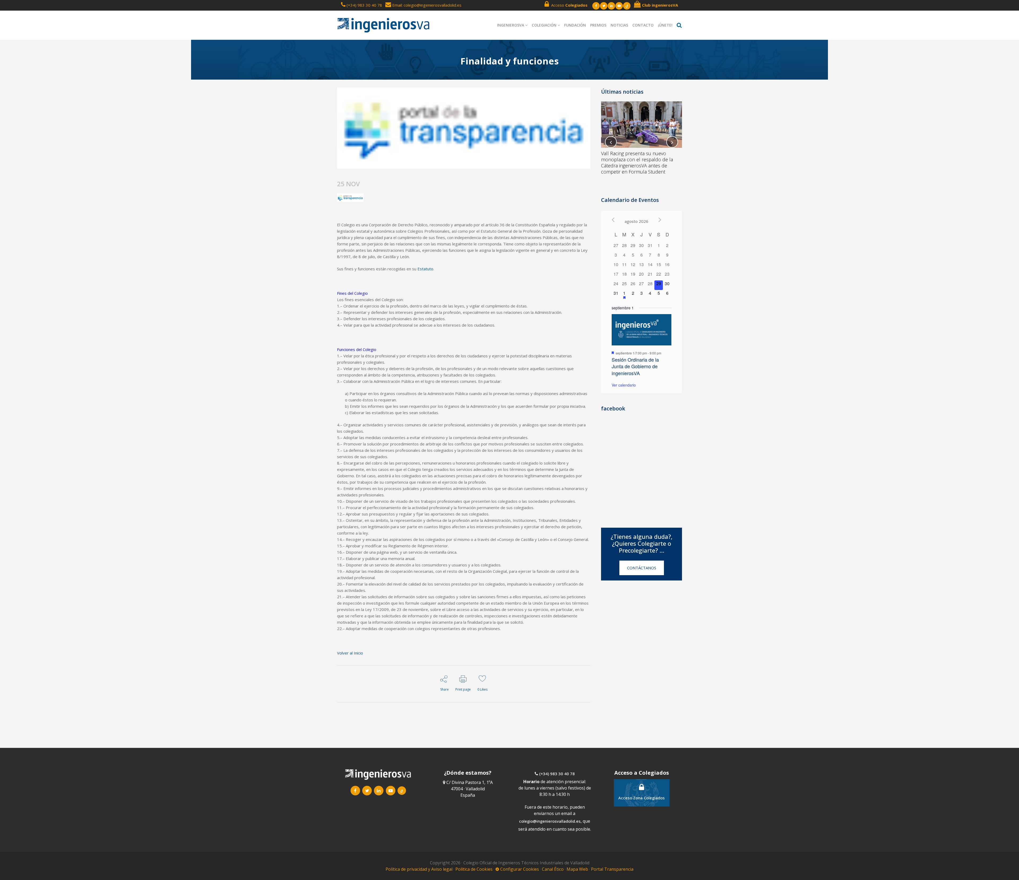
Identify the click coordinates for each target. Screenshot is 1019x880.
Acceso (568, 5)
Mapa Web (577, 869)
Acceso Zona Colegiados (641, 797)
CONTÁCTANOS (641, 567)
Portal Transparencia (612, 869)
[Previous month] (613, 219)
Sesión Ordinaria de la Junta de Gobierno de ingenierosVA (635, 366)
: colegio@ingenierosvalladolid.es (431, 5)
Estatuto (425, 268)
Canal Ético (553, 869)
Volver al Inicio (350, 653)
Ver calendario (624, 385)
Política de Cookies (474, 869)
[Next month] (659, 219)
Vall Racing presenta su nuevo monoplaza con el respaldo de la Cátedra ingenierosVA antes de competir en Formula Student (637, 162)
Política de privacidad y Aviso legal (420, 869)
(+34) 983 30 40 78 (364, 5)
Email (396, 5)
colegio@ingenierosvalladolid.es (550, 821)
